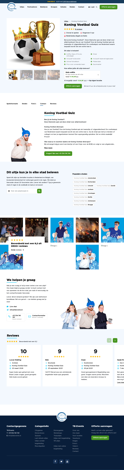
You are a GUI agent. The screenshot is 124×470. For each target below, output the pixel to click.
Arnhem (15, 363)
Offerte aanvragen (108, 7)
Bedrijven (43, 7)
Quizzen (38, 435)
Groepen (54, 7)
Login (92, 7)
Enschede (51, 363)
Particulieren (32, 7)
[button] (115, 340)
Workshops (58, 433)
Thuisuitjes (57, 435)
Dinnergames (58, 430)
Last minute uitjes (41, 438)
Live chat (13, 306)
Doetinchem (88, 363)
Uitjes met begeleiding (62, 438)
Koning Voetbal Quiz (19, 365)
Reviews (53, 103)
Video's (75, 446)
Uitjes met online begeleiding (60, 447)
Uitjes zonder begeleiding (40, 442)
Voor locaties (77, 435)
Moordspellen (40, 446)
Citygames (39, 430)
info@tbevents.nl (16, 310)
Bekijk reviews (16, 250)
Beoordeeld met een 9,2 (28, 341)
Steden (72, 7)
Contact (81, 7)
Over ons (76, 430)
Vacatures (76, 438)
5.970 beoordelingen (70, 1)
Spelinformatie (12, 103)
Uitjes (22, 7)
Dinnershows (39, 433)
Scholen (63, 7)
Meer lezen (48, 148)
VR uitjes (57, 441)
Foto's (33, 103)
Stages (75, 441)
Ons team (76, 433)
